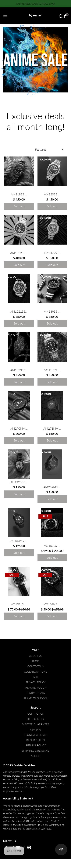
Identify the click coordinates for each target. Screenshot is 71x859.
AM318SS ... (19, 194)
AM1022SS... (18, 253)
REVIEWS (35, 729)
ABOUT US (35, 655)
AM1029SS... (52, 253)
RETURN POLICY (36, 745)
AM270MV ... (19, 428)
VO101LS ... (19, 604)
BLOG (35, 661)
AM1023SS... (18, 370)
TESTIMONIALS (35, 692)
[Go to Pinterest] (29, 848)
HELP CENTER (35, 718)
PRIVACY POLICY (35, 682)
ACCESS (35, 756)
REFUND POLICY (35, 687)
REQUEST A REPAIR (35, 734)
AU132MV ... (18, 482)
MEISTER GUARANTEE (35, 724)
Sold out (18, 206)
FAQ (35, 677)
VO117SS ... (52, 370)
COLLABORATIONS (35, 671)
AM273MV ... (52, 428)
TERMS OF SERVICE (36, 698)
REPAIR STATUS (35, 740)
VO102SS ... (52, 545)
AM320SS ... (52, 194)
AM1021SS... (18, 311)
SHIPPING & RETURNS (35, 750)
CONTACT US (35, 666)
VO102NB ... (52, 604)
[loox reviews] (19, 189)
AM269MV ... (52, 487)
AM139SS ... (52, 311)
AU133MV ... (18, 540)
